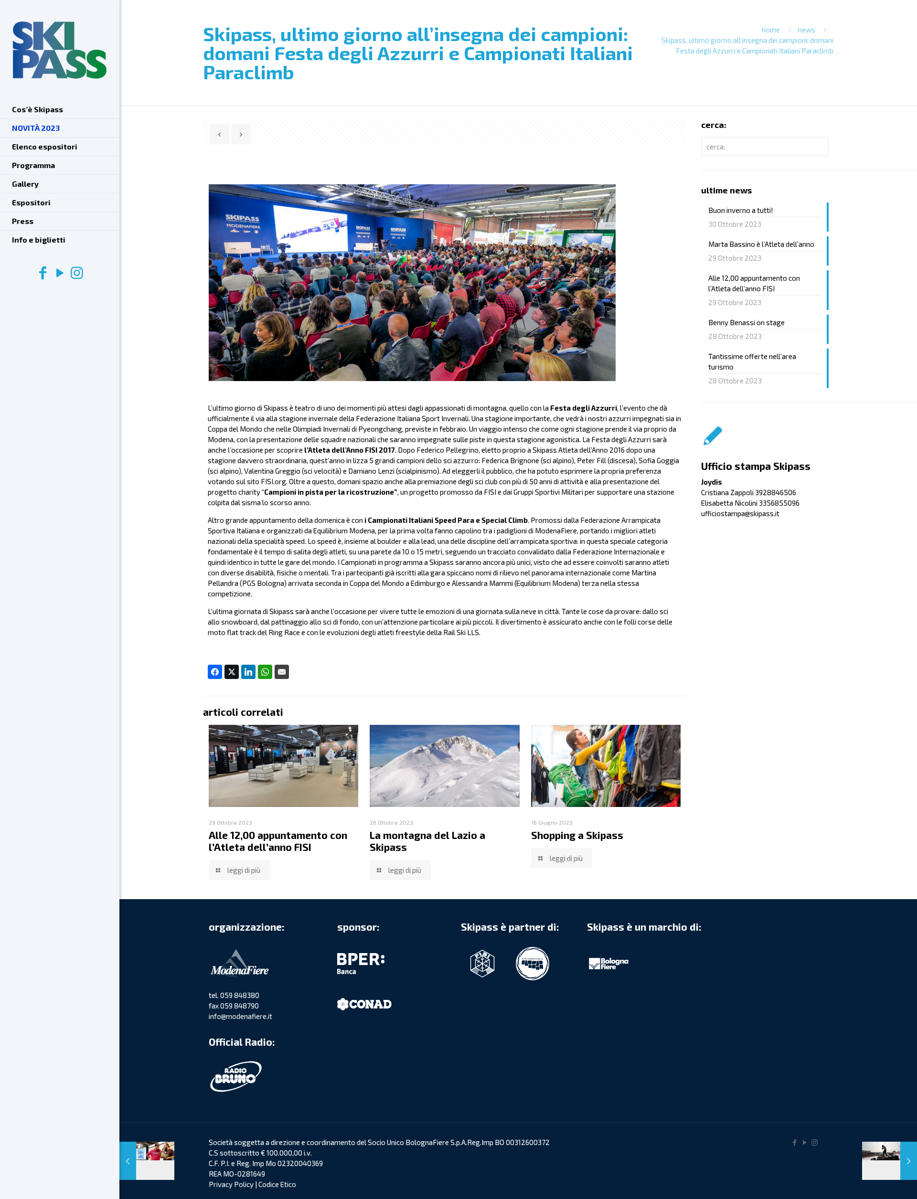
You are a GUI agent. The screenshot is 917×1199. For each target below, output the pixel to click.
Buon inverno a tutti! (740, 210)
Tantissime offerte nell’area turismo (752, 361)
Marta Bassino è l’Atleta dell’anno (761, 244)
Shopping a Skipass (577, 835)
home (771, 29)
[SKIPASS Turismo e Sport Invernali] (59, 50)
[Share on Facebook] (215, 672)
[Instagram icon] (77, 272)
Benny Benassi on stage (746, 322)
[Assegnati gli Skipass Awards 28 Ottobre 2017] (146, 1161)
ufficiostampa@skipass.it (740, 513)
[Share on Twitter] (231, 672)
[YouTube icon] (60, 272)
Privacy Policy (231, 1184)
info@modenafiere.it (240, 1016)
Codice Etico (277, 1184)
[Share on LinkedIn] (248, 672)
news (806, 29)
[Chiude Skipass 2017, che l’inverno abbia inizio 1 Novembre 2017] (889, 1161)
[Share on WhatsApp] (265, 672)
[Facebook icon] (42, 272)
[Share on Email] (282, 672)
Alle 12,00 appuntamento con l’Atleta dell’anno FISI (278, 841)
